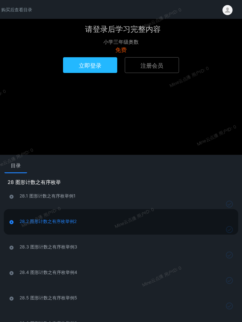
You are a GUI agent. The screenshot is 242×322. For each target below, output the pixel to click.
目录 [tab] (16, 165)
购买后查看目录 (16, 9)
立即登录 (90, 65)
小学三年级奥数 (121, 41)
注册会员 (152, 65)
